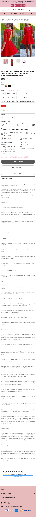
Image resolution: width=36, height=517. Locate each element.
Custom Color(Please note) (26, 101)
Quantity (3, 114)
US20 (13, 101)
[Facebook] (1, 503)
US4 (13, 93)
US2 (8, 93)
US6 (26, 93)
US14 (25, 97)
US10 (8, 97)
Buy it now (18, 173)
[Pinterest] (5, 503)
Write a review (18, 476)
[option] (18, 40)
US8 (3, 97)
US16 (3, 101)
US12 (13, 97)
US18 (8, 101)
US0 (3, 93)
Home (3, 17)
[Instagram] (9, 503)
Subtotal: (3, 121)
